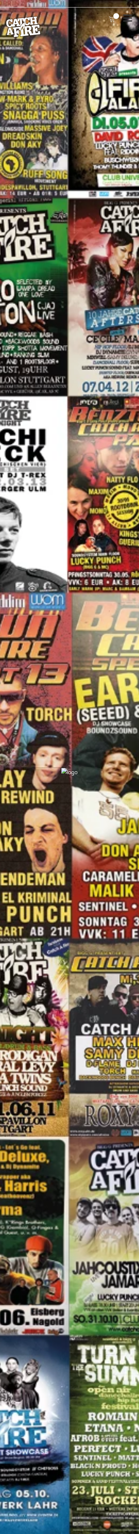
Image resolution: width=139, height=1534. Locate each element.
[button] (7, 767)
